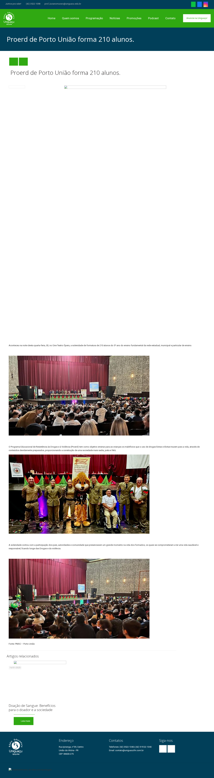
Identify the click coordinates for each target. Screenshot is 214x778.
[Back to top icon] (204, 768)
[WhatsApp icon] (193, 5)
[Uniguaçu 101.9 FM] (9, 18)
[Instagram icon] (205, 5)
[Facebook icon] (199, 5)
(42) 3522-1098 (32, 4)
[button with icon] (163, 749)
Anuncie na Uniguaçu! (196, 18)
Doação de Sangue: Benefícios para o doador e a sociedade (32, 707)
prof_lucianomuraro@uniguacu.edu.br (62, 4)
